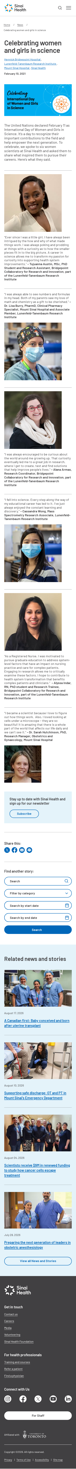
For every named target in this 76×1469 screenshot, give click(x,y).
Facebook (23, 1398)
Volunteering (12, 1334)
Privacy (8, 1459)
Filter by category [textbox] (22, 893)
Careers (9, 1321)
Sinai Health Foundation (19, 1341)
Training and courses (17, 1362)
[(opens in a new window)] (34, 1435)
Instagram (7, 1398)
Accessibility (42, 1459)
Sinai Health (38, 68)
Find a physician (14, 1375)
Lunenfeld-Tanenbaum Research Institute (30, 63)
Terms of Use (23, 1459)
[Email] (22, 850)
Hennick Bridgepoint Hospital (22, 59)
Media (7, 1327)
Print (29, 850)
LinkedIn (68, 1398)
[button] (60, 8)
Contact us (11, 1314)
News (20, 24)
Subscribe (24, 813)
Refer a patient (13, 1368)
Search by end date (23, 918)
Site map (58, 1459)
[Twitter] (7, 850)
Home (7, 24)
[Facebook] (14, 850)
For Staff (38, 1415)
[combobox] (38, 893)
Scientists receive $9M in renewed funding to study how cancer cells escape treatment (37, 1170)
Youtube (53, 1398)
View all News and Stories (38, 1261)
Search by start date (24, 906)
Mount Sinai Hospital (17, 68)
